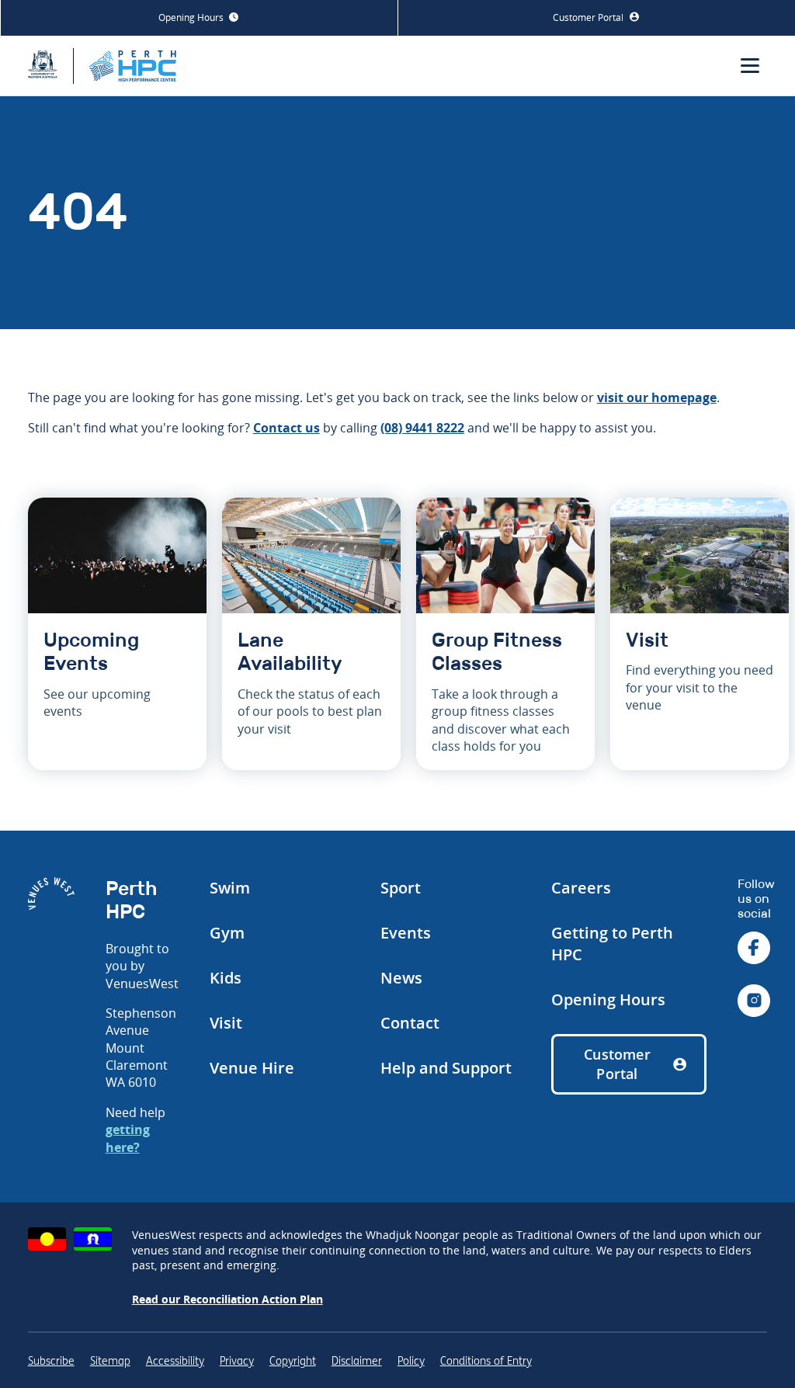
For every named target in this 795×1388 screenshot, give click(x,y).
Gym (227, 932)
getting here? (128, 1138)
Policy (411, 1361)
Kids (225, 977)
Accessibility (175, 1361)
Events (405, 932)
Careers (581, 887)
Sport (400, 887)
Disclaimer (357, 1361)
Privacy (237, 1361)
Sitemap (110, 1361)
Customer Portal (589, 17)
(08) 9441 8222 (422, 427)
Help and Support (446, 1067)
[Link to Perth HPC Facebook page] (754, 950)
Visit (226, 1022)
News (401, 977)
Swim (230, 887)
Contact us (286, 427)
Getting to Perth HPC (612, 943)
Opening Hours (192, 17)
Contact (409, 1022)
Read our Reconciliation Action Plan (227, 1299)
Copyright (292, 1361)
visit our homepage (657, 397)
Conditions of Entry (486, 1361)
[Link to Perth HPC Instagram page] (754, 1002)
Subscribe (51, 1361)
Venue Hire (252, 1067)
